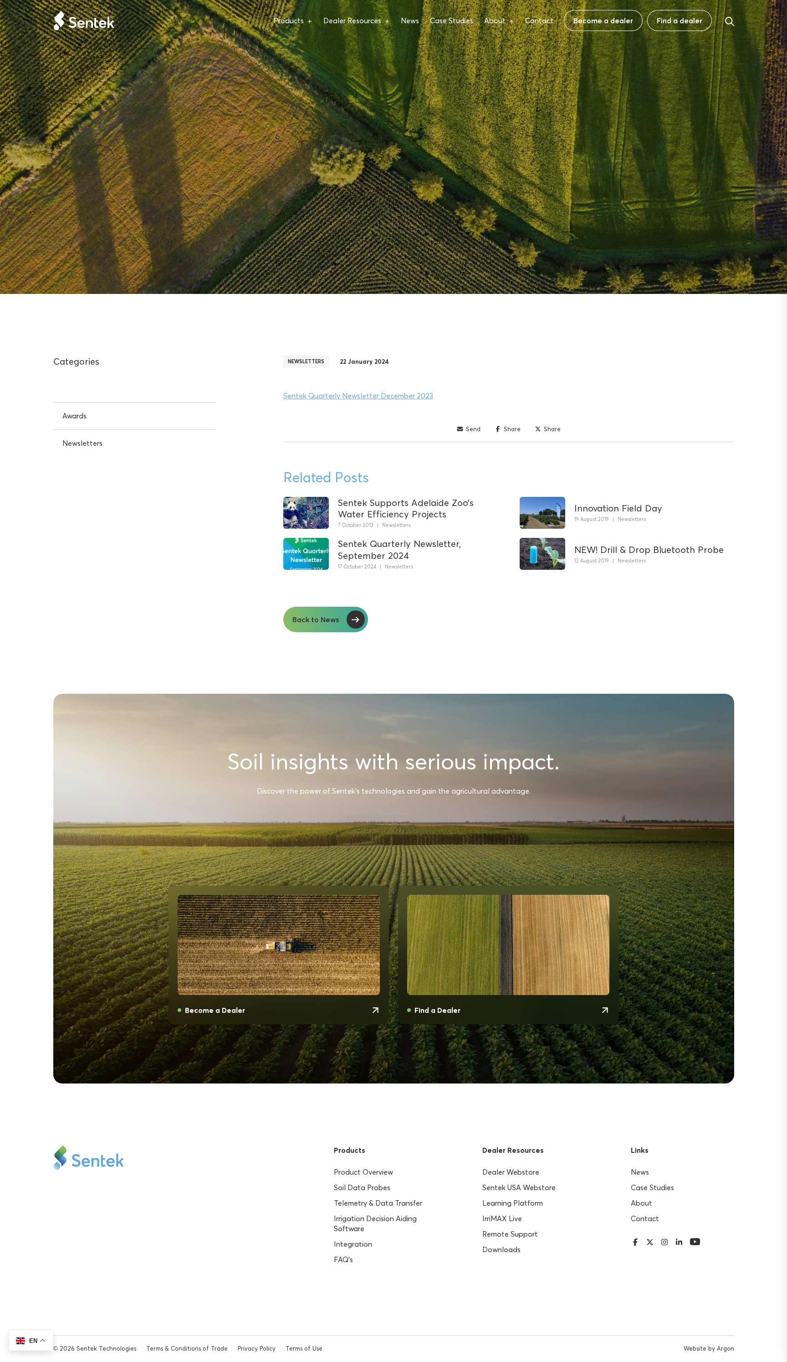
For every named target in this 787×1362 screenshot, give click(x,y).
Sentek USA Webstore (519, 1187)
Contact (539, 20)
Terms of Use (304, 1348)
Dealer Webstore (510, 1171)
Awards (74, 415)
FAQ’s (343, 1259)
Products (289, 20)
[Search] (729, 20)
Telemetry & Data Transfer (378, 1202)
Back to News (315, 619)
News (410, 20)
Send (473, 429)
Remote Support (510, 1233)
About (495, 20)
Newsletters (306, 361)
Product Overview (363, 1171)
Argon (725, 1348)
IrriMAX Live (502, 1218)
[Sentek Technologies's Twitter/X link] (649, 1240)
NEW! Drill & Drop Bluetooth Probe (649, 549)
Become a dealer (603, 20)
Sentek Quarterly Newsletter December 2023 (358, 395)
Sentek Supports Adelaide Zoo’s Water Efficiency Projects (406, 508)
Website (695, 1348)
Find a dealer (679, 20)
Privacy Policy (257, 1348)
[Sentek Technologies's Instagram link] (664, 1240)
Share (512, 429)
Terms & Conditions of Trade (187, 1348)
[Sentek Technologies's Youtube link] (695, 1241)
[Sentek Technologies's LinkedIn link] (679, 1240)
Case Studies (451, 20)
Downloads (501, 1249)
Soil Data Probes (362, 1187)
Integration (353, 1243)
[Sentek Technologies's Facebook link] (635, 1240)
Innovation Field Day (618, 508)
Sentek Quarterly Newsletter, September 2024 (399, 549)
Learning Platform (512, 1202)
